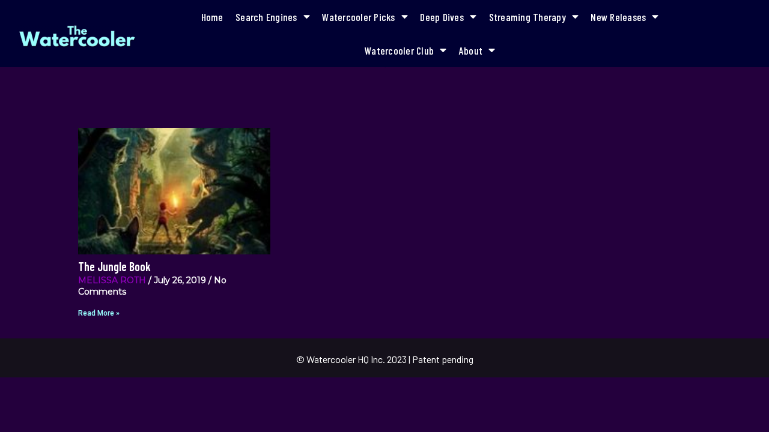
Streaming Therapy (527, 16)
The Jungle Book (114, 266)
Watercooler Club (399, 50)
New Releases (618, 16)
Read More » (99, 313)
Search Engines (266, 16)
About (470, 50)
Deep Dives (442, 16)
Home (212, 16)
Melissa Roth (112, 280)
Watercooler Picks (358, 16)
